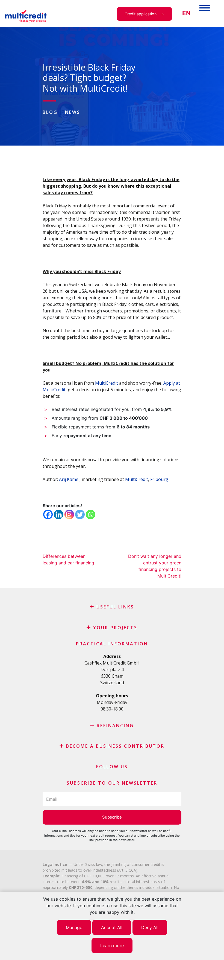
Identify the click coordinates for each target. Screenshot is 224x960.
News (72, 112)
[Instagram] (69, 514)
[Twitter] (80, 514)
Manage (74, 927)
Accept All (111, 927)
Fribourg (159, 479)
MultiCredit (106, 383)
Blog (50, 112)
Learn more (112, 945)
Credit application (141, 13)
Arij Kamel (69, 479)
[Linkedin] (58, 514)
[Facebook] (48, 514)
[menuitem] (186, 13)
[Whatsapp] (90, 514)
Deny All (149, 927)
